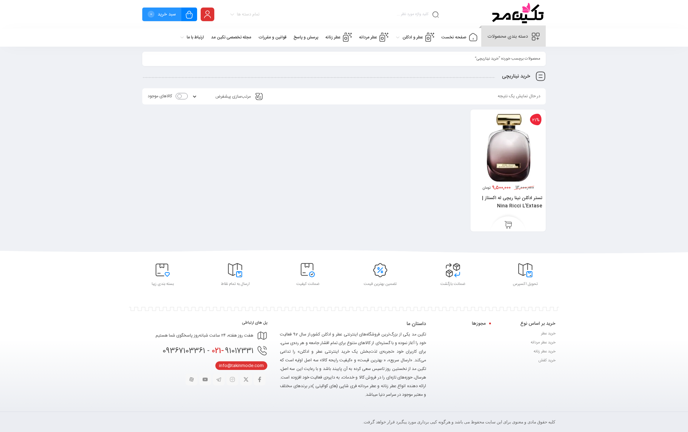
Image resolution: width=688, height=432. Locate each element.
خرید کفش (546, 360)
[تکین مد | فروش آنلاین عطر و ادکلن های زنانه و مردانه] (517, 14)
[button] (508, 225)
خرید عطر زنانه (544, 351)
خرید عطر (548, 333)
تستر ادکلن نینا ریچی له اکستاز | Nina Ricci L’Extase (512, 202)
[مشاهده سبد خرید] (189, 15)
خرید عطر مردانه (543, 342)
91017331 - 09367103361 (207, 351)
